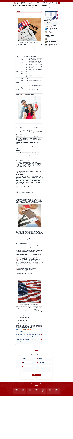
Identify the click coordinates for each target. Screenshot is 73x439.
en (57, 0)
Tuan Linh (21, 329)
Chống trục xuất (45, 3)
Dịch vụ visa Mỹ (51, 3)
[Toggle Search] (59, 3)
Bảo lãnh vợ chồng (31, 3)
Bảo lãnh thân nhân (23, 3)
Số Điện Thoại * (40, 358)
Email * (24, 362)
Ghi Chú (24, 366)
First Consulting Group (17, 5)
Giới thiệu (17, 3)
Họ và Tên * (24, 358)
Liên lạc (56, 3)
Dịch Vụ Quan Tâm (41, 362)
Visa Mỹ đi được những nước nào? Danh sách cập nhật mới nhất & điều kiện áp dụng (36, 5)
